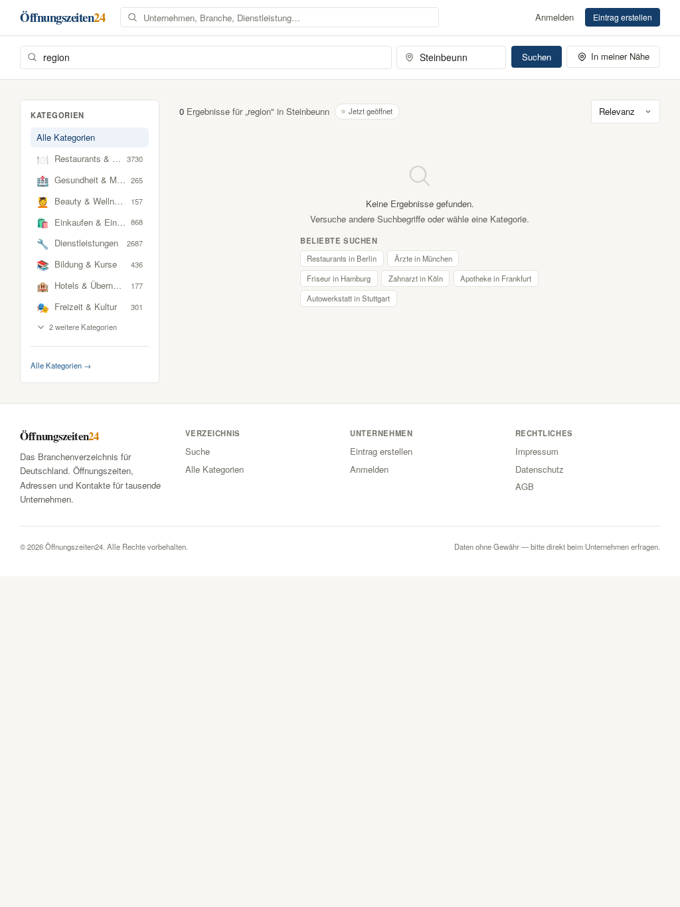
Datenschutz (539, 469)
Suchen (536, 56)
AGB (524, 486)
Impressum (536, 451)
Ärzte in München (423, 258)
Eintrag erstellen (622, 17)
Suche (197, 451)
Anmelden (554, 17)
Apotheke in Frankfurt (495, 278)
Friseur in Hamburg (339, 278)
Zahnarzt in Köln (415, 278)
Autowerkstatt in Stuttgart (348, 298)
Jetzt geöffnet (370, 111)
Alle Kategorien (66, 137)
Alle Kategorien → (61, 365)
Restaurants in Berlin (342, 258)
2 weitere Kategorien (83, 326)
